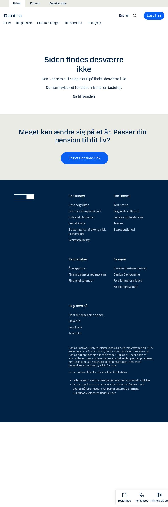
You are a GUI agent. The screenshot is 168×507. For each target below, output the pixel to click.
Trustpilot (75, 333)
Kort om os (121, 205)
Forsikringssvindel (126, 287)
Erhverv (35, 3)
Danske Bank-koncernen (130, 268)
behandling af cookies (82, 365)
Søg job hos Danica (126, 211)
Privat (17, 3)
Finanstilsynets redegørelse (88, 274)
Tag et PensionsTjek (84, 158)
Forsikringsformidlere (128, 281)
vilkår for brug (108, 365)
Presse (118, 223)
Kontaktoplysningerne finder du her (94, 393)
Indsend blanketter (82, 217)
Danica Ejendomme (127, 274)
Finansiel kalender (81, 281)
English (124, 15)
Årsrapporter (77, 268)
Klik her (145, 380)
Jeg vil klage (77, 223)
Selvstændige (58, 3)
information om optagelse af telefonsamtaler (99, 361)
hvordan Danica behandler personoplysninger (125, 358)
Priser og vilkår (79, 205)
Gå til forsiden (84, 96)
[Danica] (14, 15)
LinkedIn (74, 321)
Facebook (75, 327)
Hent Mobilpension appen (86, 315)
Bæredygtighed (124, 229)
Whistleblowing (79, 240)
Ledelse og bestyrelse (129, 217)
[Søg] (135, 15)
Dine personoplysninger (85, 211)
